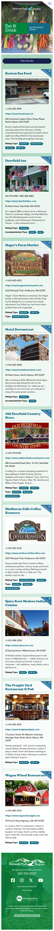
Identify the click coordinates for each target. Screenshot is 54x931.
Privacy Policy (27, 890)
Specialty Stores (12, 496)
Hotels (32, 232)
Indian (22, 672)
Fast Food (23, 843)
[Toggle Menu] (49, 3)
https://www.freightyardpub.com (22, 729)
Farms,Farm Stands (20, 316)
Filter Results (27, 61)
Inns (40, 232)
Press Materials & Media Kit (27, 887)
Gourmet (16, 492)
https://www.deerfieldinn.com (20, 201)
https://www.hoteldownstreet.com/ (23, 370)
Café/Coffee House (27, 580)
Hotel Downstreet (19, 329)
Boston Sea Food (18, 73)
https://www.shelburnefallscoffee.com (25, 553)
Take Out (20, 148)
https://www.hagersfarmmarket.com (24, 285)
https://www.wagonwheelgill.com (22, 815)
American (24, 144)
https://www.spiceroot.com (19, 645)
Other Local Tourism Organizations (27, 915)
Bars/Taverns (36, 144)
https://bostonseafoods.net (19, 114)
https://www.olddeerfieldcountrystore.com (27, 458)
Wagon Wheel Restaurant (25, 775)
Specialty (9, 148)
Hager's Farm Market (22, 245)
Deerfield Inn (15, 161)
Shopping (27, 492)
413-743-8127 (27, 873)
